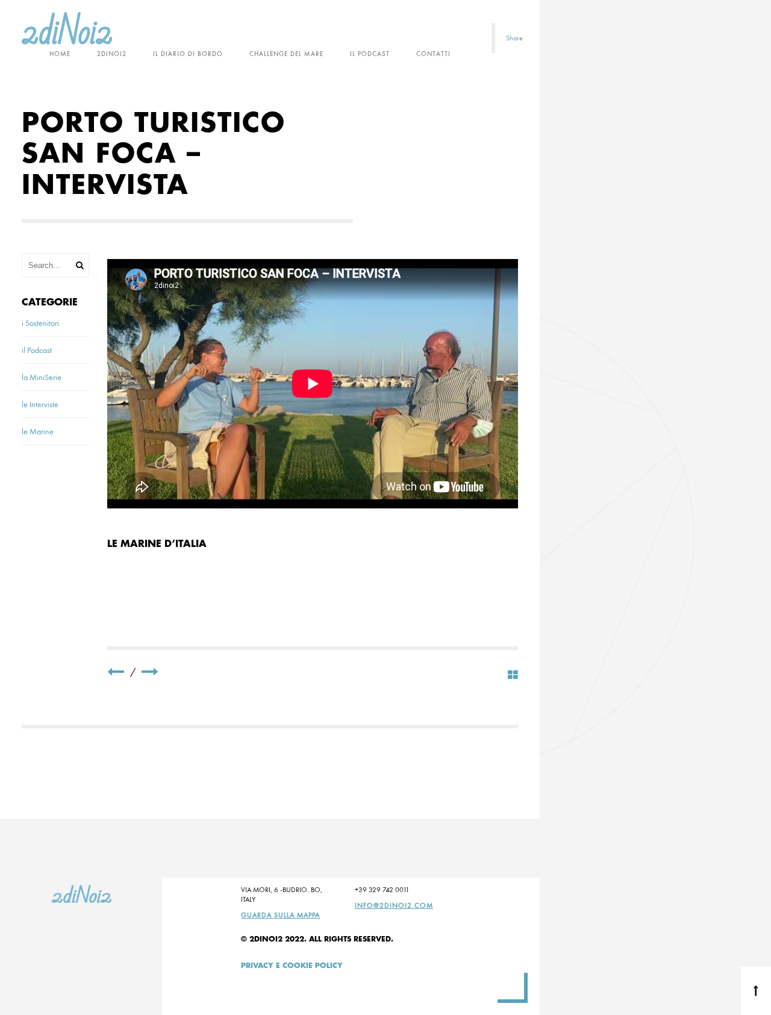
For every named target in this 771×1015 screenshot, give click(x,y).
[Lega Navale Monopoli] (115, 671)
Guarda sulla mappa (280, 915)
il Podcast (370, 53)
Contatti (433, 53)
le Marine (38, 431)
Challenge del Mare (286, 53)
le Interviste (40, 404)
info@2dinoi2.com (394, 905)
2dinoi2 (111, 53)
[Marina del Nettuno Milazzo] (150, 671)
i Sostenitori (40, 322)
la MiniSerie (41, 377)
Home (59, 53)
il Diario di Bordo (188, 53)
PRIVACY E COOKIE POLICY (292, 965)
